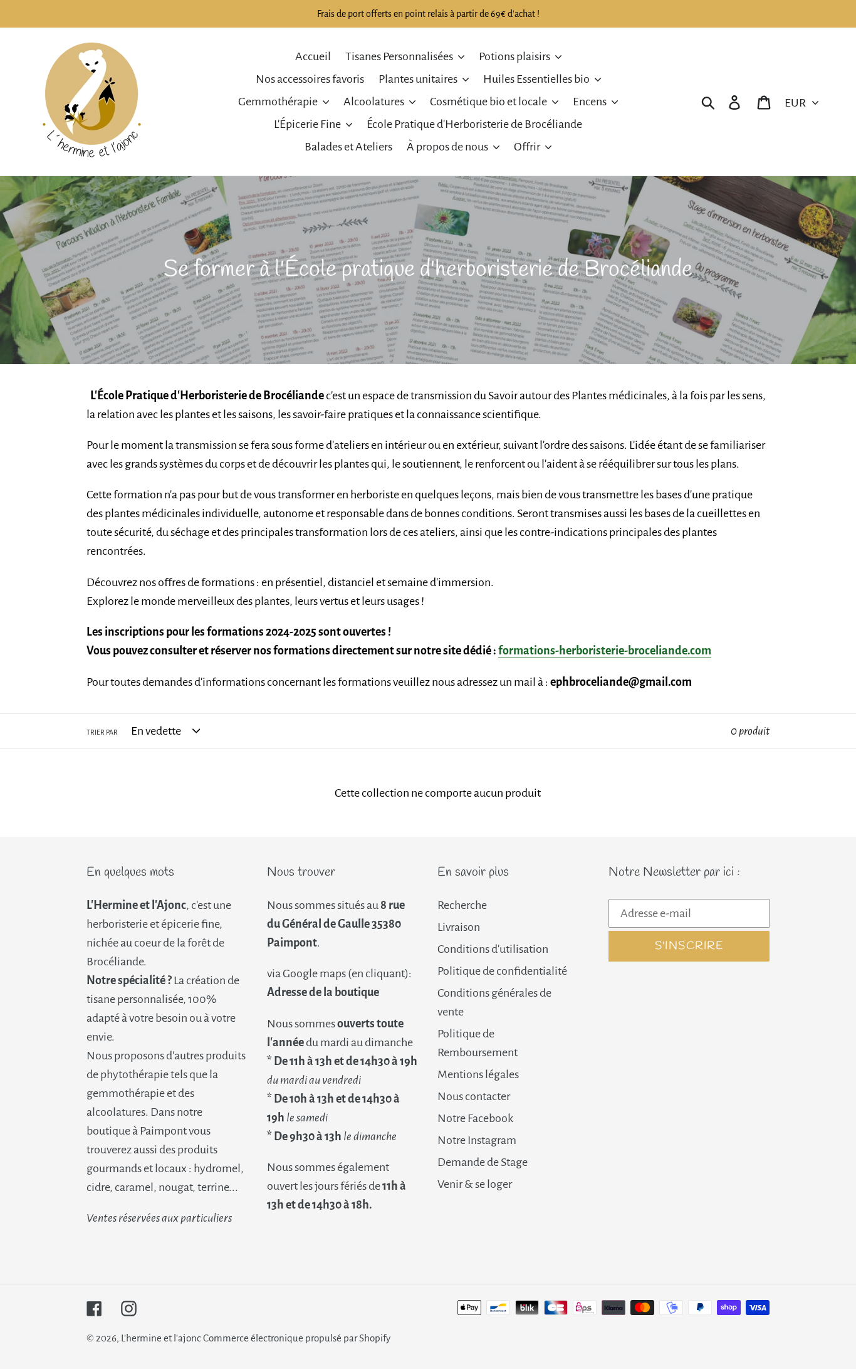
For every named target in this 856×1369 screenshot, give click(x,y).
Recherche (462, 905)
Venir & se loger (474, 1184)
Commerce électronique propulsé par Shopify (296, 1338)
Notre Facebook (475, 1118)
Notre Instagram (476, 1140)
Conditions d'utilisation (492, 949)
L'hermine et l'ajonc (161, 1338)
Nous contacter (473, 1096)
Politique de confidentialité (502, 971)
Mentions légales (478, 1074)
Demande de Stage (482, 1162)
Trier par (102, 732)
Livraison (458, 927)
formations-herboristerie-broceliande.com (604, 650)
